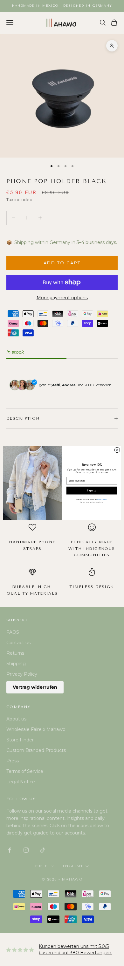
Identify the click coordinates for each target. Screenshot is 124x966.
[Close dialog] (117, 450)
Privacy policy (102, 499)
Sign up (92, 490)
